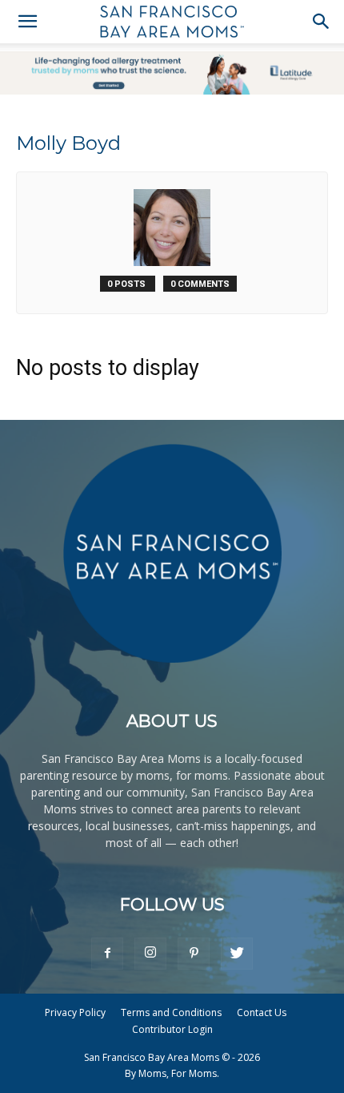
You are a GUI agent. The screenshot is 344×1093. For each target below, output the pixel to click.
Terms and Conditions (171, 1012)
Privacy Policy (75, 1012)
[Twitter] (237, 954)
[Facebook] (107, 954)
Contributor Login (172, 1029)
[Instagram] (150, 954)
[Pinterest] (194, 954)
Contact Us (261, 1012)
